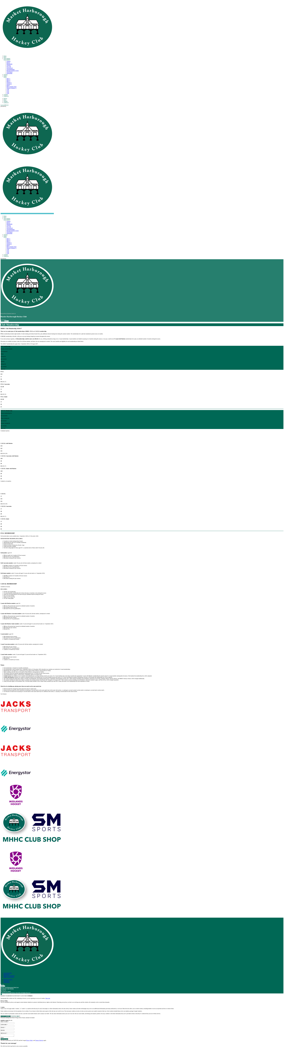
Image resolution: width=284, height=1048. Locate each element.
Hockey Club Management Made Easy (10, 987)
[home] (27, 213)
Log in (2, 105)
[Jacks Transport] (16, 717)
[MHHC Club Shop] (32, 850)
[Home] (27, 53)
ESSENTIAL (15, 1016)
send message (4, 1039)
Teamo (9, 991)
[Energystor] (16, 739)
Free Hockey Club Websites (7, 988)
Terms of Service (39, 1040)
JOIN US (6, 105)
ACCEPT (5, 1016)
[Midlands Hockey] (16, 805)
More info (47, 998)
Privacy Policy (29, 1040)
